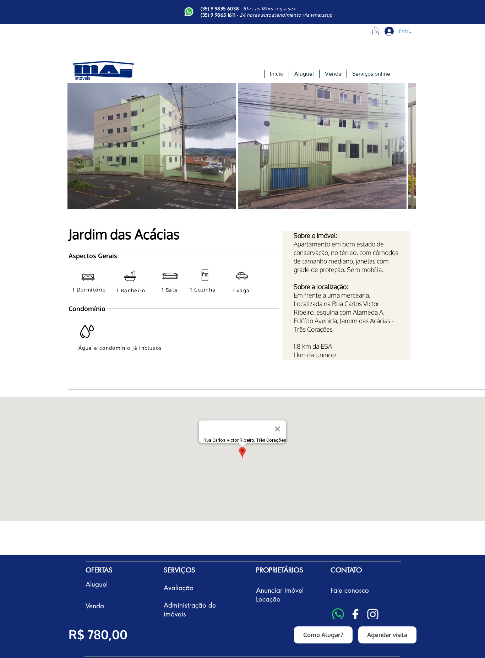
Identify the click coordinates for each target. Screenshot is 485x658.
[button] (375, 31)
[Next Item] (404, 146)
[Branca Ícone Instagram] (372, 614)
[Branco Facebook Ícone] (355, 614)
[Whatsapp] (338, 614)
